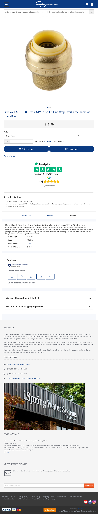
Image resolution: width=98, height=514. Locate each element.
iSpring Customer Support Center (18, 364)
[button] (92, 4)
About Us (5, 496)
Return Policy (35, 496)
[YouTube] (86, 502)
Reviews (50, 215)
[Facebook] (90, 502)
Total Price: (42, 141)
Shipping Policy (48, 496)
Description (26, 215)
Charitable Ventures (75, 496)
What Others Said (9, 499)
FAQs (13, 496)
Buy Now (73, 149)
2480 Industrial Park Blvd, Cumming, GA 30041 (24, 378)
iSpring (29, 243)
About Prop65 (61, 496)
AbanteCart (82, 509)
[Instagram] (94, 502)
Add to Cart (27, 149)
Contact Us (36, 499)
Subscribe (89, 485)
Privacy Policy (23, 496)
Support (73, 215)
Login (54, 499)
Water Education (24, 499)
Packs (6, 132)
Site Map (46, 499)
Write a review (10, 156)
